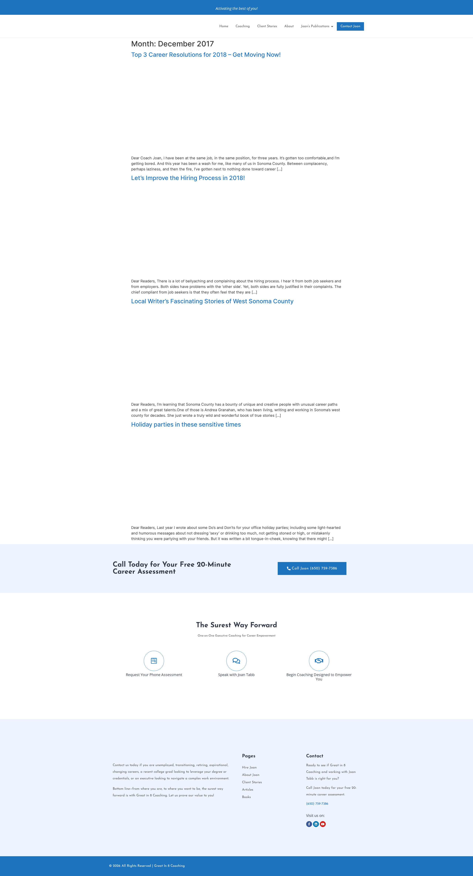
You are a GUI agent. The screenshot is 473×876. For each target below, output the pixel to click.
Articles (247, 790)
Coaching (243, 26)
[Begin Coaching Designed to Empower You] (319, 661)
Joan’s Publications (315, 26)
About (289, 26)
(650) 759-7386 (317, 804)
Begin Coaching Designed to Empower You (319, 677)
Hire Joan (249, 767)
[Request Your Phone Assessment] (154, 661)
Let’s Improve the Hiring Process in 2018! (188, 177)
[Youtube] (323, 824)
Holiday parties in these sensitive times (186, 424)
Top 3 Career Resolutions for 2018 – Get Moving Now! (206, 54)
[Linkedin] (316, 824)
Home (223, 26)
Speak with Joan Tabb (236, 674)
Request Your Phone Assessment (154, 674)
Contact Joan (350, 26)
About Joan (250, 775)
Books (246, 797)
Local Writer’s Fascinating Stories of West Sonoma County (212, 301)
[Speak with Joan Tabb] (236, 661)
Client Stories (267, 26)
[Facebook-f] (309, 824)
